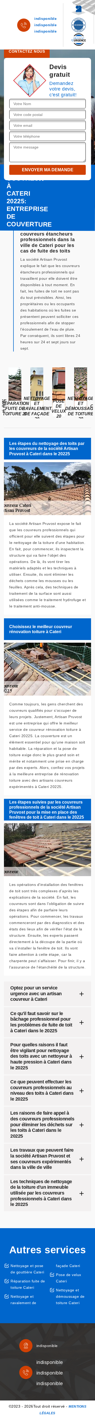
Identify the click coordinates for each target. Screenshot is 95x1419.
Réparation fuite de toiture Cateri (28, 1284)
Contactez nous (27, 51)
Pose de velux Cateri (68, 1278)
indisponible (45, 19)
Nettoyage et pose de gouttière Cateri (27, 1269)
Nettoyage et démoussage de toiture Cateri (70, 1296)
